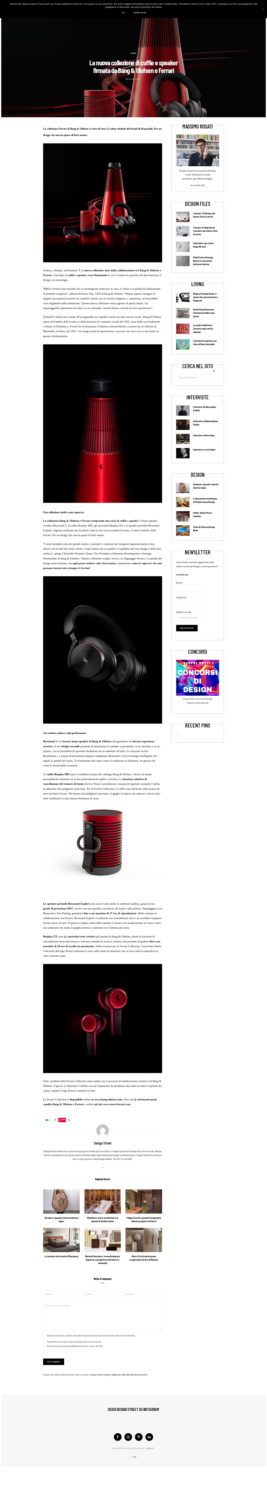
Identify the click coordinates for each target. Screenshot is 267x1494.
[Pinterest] (139, 1437)
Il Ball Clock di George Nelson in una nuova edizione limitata (203, 261)
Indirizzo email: (183, 612)
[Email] (69, 1120)
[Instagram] (128, 1437)
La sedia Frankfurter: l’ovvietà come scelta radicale (203, 328)
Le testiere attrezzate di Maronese (61, 1256)
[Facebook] (118, 1437)
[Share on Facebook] (55, 1120)
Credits (150, 1448)
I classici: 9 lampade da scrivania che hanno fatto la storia (205, 231)
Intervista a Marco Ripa (204, 435)
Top (134, 1457)
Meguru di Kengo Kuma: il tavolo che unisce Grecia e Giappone (205, 297)
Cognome (181, 597)
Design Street (134, 79)
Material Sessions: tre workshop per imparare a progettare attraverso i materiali (102, 1259)
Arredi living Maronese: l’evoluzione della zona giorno (204, 313)
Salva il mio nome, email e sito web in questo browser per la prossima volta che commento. (91, 1335)
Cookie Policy (140, 12)
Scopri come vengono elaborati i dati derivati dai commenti (118, 1375)
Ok (123, 12)
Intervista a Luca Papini (204, 449)
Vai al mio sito (198, 185)
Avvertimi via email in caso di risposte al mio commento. (74, 1342)
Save (63, 1119)
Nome (179, 582)
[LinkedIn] (149, 1437)
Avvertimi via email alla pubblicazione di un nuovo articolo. (75, 1346)
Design (133, 53)
